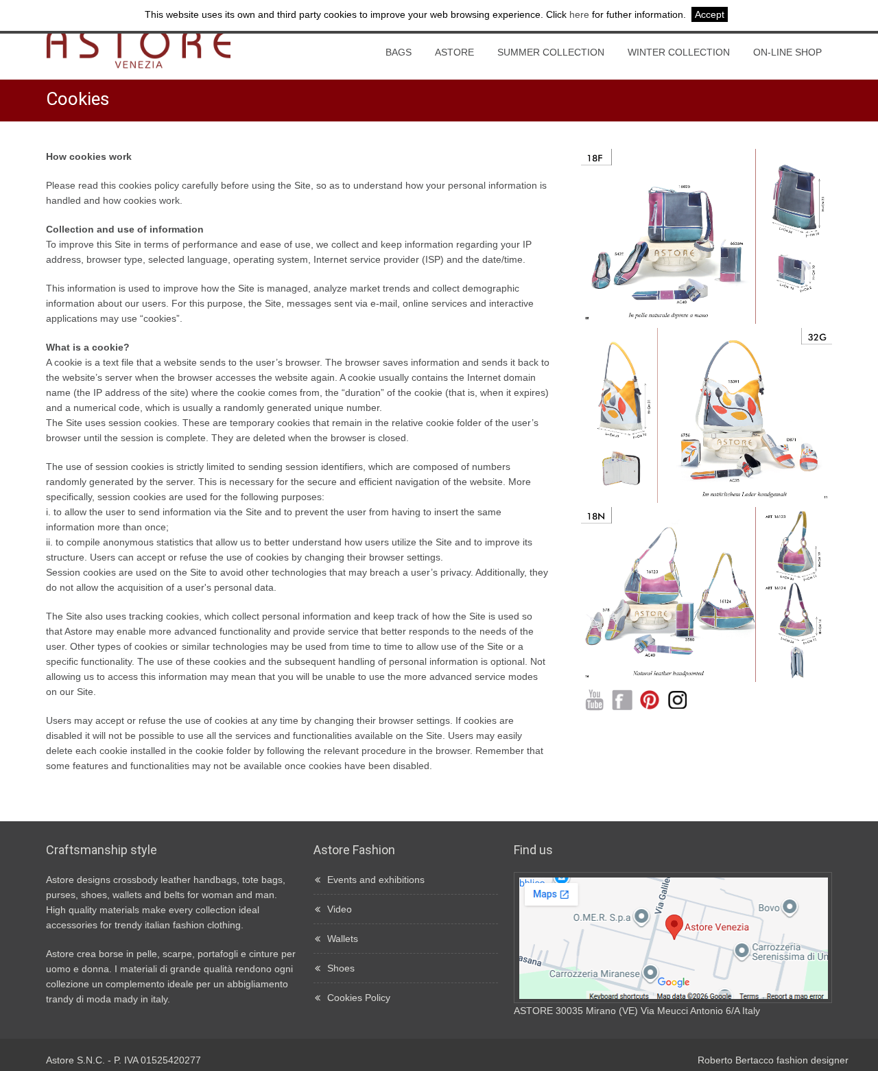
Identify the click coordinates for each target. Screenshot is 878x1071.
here (579, 14)
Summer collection (550, 52)
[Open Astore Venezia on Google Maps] (673, 997)
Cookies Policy (358, 997)
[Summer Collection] (707, 320)
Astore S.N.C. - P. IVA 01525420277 (123, 1060)
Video (339, 909)
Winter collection (679, 52)
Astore (454, 52)
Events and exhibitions (376, 879)
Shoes (341, 968)
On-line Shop (787, 52)
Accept (709, 14)
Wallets (342, 938)
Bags (398, 52)
